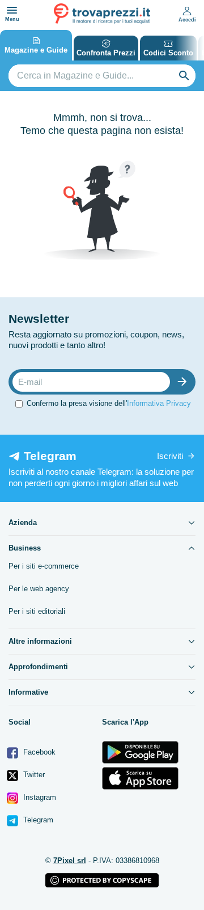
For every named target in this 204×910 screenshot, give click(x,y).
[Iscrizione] (185, 382)
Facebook (38, 752)
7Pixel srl (69, 860)
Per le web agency (38, 588)
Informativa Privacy (159, 403)
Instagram (38, 797)
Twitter (33, 774)
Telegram (37, 820)
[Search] (184, 75)
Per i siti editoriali (36, 611)
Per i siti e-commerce (43, 566)
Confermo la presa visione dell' (109, 403)
